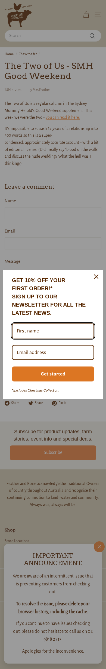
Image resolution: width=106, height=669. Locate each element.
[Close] (96, 276)
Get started (53, 374)
